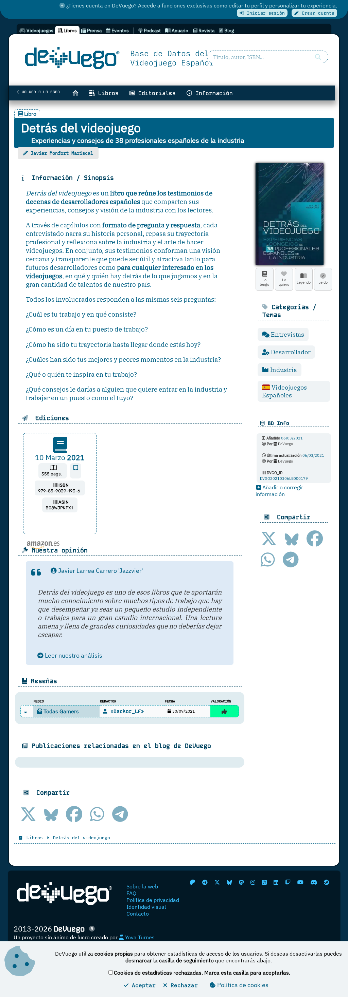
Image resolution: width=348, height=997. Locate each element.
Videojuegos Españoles (284, 391)
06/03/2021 (292, 438)
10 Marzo (60, 457)
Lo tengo (264, 282)
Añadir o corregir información (279, 490)
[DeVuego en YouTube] (300, 882)
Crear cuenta (316, 13)
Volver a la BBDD (39, 92)
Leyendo (304, 282)
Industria (283, 370)
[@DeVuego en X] (217, 882)
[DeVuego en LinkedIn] (276, 882)
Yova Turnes (139, 937)
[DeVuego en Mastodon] (241, 882)
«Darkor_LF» (125, 711)
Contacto (137, 913)
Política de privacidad (152, 900)
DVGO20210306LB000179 (284, 478)
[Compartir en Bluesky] (291, 538)
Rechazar (182, 985)
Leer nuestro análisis (73, 655)
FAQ (131, 893)
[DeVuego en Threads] (264, 882)
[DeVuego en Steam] (326, 882)
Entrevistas (286, 334)
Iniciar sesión (264, 13)
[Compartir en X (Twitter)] (268, 538)
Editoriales (155, 93)
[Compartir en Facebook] (314, 538)
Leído (323, 282)
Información (212, 93)
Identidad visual (146, 906)
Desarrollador (290, 352)
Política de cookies (242, 985)
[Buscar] (318, 57)
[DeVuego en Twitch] (287, 882)
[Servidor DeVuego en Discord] (314, 882)
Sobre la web (142, 886)
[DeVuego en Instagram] (253, 882)
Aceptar (142, 985)
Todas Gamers (60, 711)
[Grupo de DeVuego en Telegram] (204, 882)
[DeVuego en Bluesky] (229, 882)
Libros (107, 93)
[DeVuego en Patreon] (192, 882)
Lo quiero (284, 282)
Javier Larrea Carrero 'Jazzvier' (100, 571)
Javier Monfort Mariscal (62, 153)
